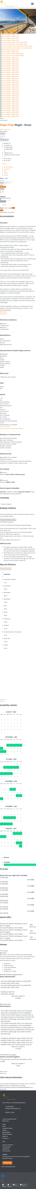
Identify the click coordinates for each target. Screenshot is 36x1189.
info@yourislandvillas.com (13, 1108)
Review (6, 175)
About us (5, 1136)
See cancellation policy (8, 520)
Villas (3, 1126)
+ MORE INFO (7, 1163)
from (1, 178)
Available (7, 862)
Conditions (7, 169)
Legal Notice (5, 1149)
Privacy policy (6, 1151)
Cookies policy (6, 1147)
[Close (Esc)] (1, 136)
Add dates (3, 187)
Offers (6, 173)
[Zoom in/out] (4, 136)
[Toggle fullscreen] (2, 136)
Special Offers (6, 1132)
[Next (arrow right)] (2, 701)
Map (5, 171)
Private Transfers (7, 1134)
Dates (2, 183)
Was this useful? (18, 996)
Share (3, 133)
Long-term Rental (7, 1128)
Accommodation (8, 167)
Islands (4, 1130)
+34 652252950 (9, 1106)
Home (4, 1124)
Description (4, 140)
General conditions (7, 1145)
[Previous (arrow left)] (1, 701)
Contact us (5, 1138)
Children (3, 197)
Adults (2, 189)
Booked (7, 857)
